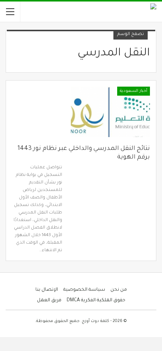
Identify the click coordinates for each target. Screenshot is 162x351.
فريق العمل (49, 300)
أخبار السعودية (133, 91)
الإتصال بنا (46, 290)
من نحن (118, 290)
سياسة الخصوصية (84, 290)
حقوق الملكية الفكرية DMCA (96, 300)
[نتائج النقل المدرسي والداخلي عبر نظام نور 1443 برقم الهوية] (110, 112)
